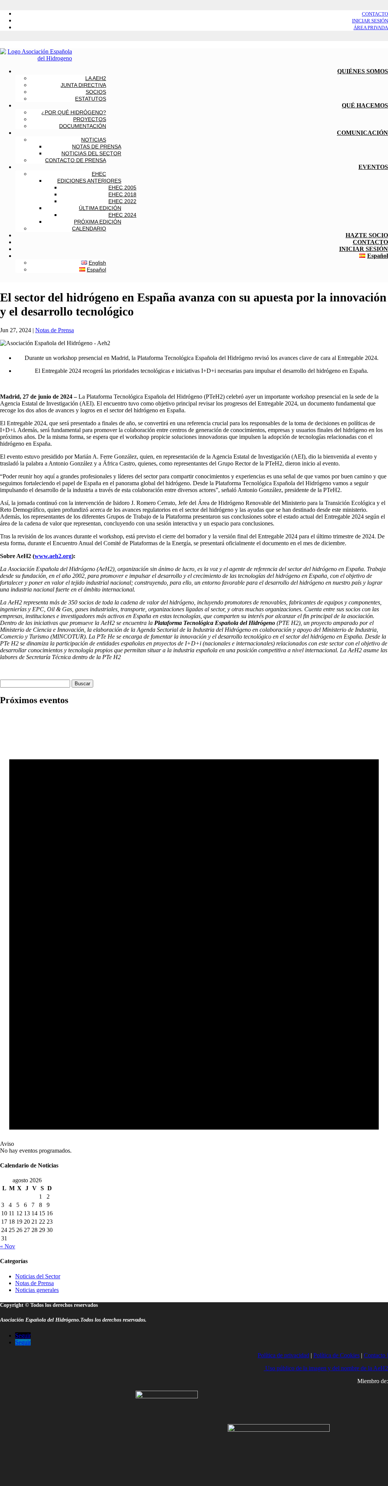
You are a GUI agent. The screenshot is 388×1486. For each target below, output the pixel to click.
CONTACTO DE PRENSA (75, 160)
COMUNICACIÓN (362, 132)
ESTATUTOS (90, 99)
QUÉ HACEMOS (365, 105)
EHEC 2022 (122, 201)
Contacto (375, 14)
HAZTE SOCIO (367, 235)
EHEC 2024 (122, 215)
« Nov (7, 1246)
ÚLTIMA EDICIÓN (100, 208)
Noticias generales (37, 1290)
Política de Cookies (336, 1355)
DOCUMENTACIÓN (82, 126)
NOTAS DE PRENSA (96, 147)
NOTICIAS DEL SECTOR (91, 153)
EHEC (99, 174)
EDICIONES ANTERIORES (89, 181)
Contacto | (376, 1355)
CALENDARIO (89, 229)
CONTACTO (370, 242)
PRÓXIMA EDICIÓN (97, 222)
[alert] (194, 933)
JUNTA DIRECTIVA (83, 85)
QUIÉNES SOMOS (362, 71)
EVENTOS (373, 167)
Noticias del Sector (37, 1276)
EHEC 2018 (122, 194)
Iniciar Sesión (370, 21)
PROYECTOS (89, 119)
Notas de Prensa (54, 330)
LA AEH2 (95, 78)
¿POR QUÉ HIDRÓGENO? (73, 112)
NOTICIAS (93, 140)
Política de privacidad (283, 1355)
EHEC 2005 (122, 188)
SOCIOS (96, 92)
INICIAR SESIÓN (363, 249)
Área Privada (371, 27)
